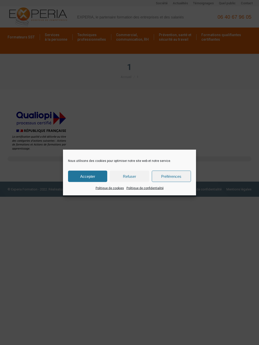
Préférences (171, 176)
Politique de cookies (110, 188)
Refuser (129, 176)
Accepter (87, 176)
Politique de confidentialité (145, 188)
